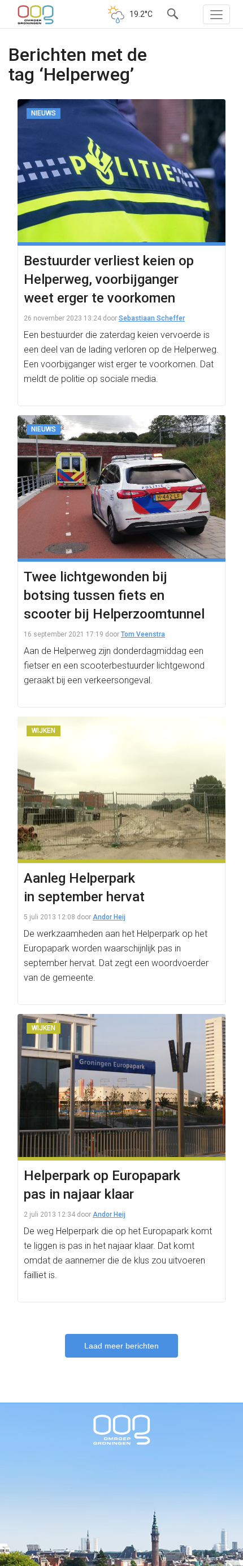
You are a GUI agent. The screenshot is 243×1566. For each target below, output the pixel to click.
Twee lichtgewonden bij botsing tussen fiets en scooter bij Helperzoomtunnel (114, 595)
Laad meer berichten (121, 1345)
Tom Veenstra (143, 634)
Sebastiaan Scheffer (152, 318)
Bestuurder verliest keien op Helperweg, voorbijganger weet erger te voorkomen (109, 279)
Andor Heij (109, 917)
